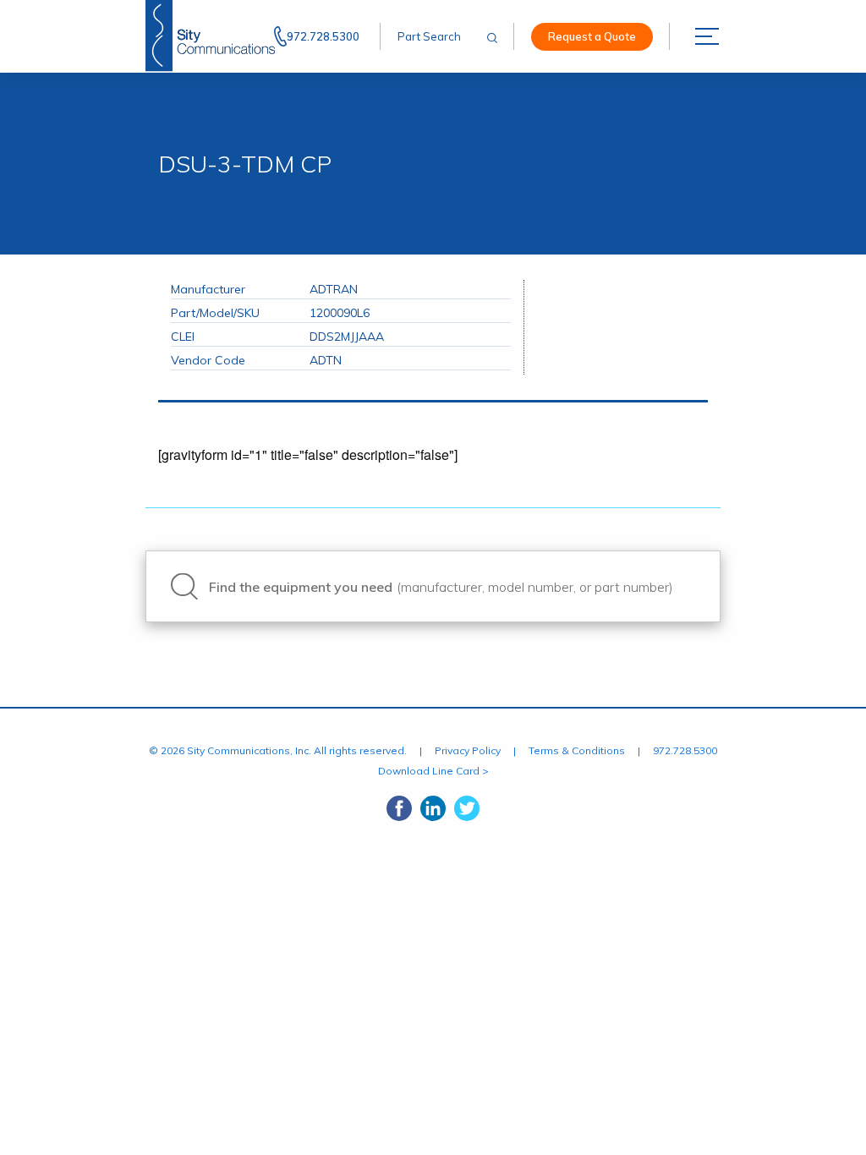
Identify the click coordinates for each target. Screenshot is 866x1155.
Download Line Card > (433, 770)
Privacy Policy (468, 750)
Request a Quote (592, 36)
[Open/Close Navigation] (708, 36)
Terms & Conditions (577, 750)
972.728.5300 (323, 36)
